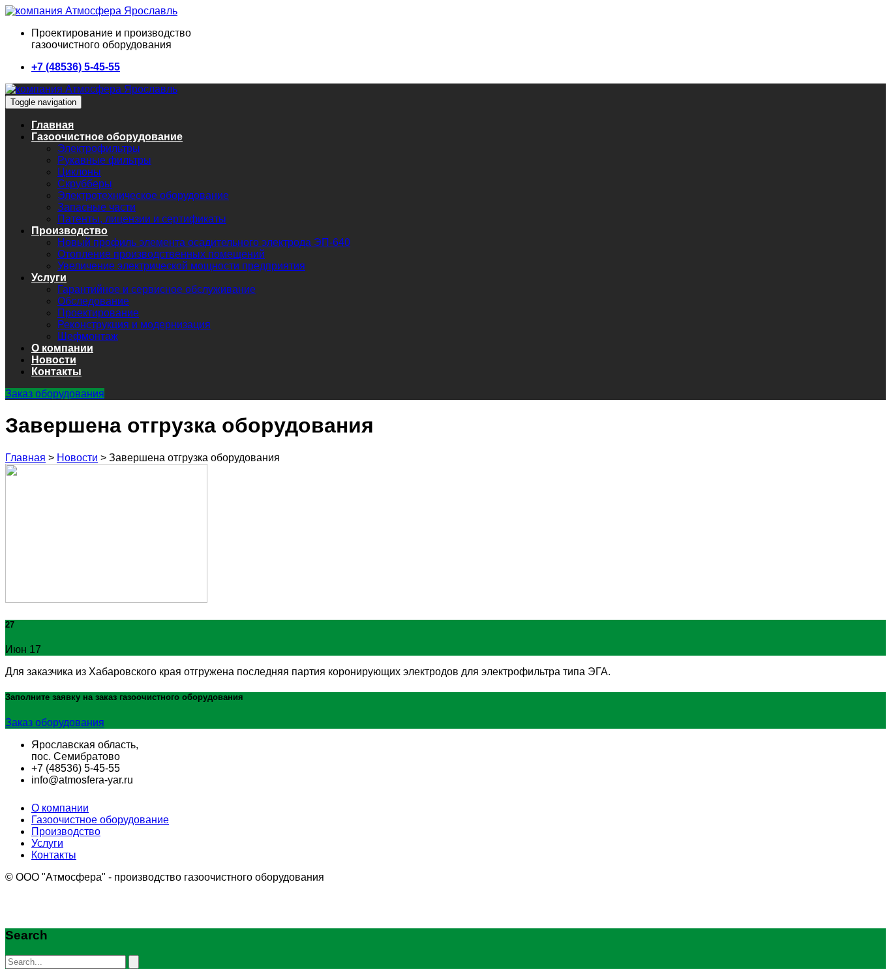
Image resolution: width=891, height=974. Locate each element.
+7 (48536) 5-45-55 (75, 66)
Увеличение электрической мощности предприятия (181, 265)
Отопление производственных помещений (161, 254)
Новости (53, 359)
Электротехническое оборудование (143, 195)
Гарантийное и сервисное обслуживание (156, 289)
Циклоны (79, 171)
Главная (52, 124)
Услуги (49, 277)
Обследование (93, 301)
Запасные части (96, 207)
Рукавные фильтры (104, 160)
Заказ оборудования (54, 393)
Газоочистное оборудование (107, 136)
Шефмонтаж (87, 336)
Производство (69, 230)
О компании (62, 348)
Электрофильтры (98, 148)
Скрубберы (84, 183)
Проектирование (98, 312)
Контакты (56, 371)
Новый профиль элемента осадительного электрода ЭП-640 (203, 242)
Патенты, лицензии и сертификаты (141, 218)
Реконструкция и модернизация (134, 324)
